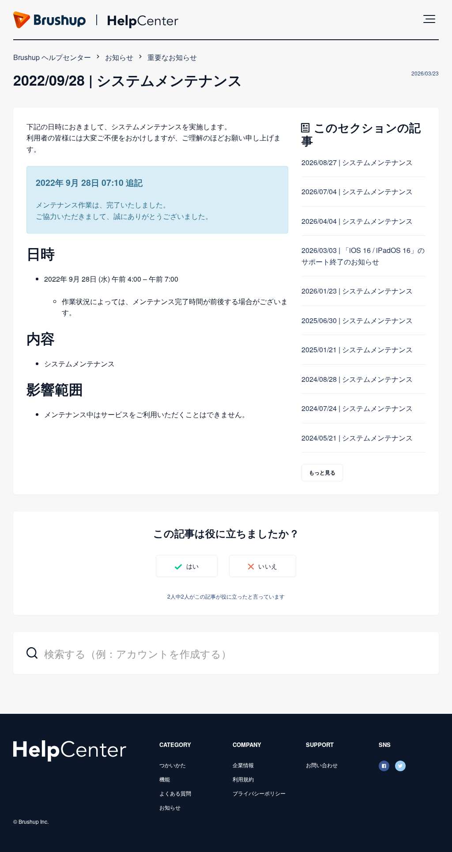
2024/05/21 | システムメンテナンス (357, 438)
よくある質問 (175, 793)
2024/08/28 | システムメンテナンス (357, 379)
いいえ (267, 566)
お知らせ (119, 57)
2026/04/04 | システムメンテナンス (357, 221)
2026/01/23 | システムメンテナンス (357, 291)
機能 (164, 779)
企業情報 (243, 765)
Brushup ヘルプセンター (52, 57)
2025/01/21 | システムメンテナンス (357, 349)
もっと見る (322, 472)
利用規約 (243, 779)
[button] (429, 18)
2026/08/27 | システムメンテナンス (357, 162)
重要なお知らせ (172, 57)
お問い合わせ (322, 765)
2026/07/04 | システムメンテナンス (357, 191)
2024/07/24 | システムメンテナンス (357, 408)
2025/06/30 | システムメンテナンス (357, 320)
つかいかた (172, 765)
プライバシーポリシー (259, 793)
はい (192, 566)
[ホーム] (69, 750)
